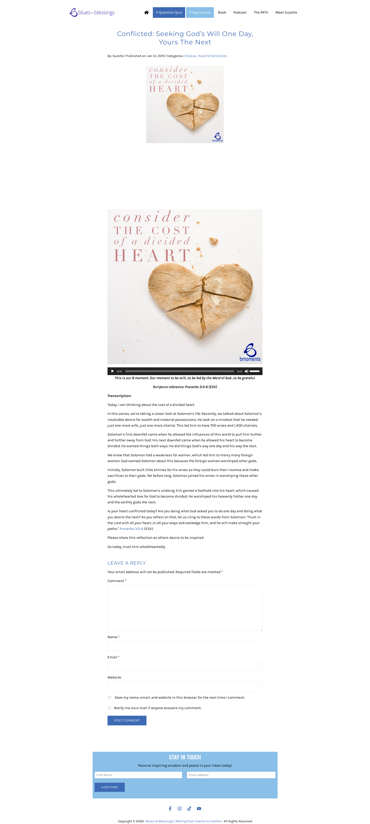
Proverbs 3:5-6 (131, 529)
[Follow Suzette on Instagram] (180, 808)
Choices (190, 56)
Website (114, 677)
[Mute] (247, 371)
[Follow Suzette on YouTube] (200, 808)
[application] (185, 371)
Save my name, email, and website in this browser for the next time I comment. (180, 697)
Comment (117, 581)
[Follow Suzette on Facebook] (170, 808)
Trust (201, 56)
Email (114, 657)
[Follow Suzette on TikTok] (190, 808)
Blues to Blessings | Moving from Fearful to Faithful (184, 821)
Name (114, 637)
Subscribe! (109, 787)
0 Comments (217, 56)
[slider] (255, 370)
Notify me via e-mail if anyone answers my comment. (157, 708)
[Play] (112, 371)
